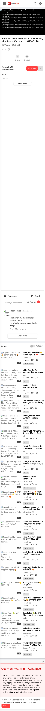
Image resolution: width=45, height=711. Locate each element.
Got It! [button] (5, 705)
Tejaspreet (27, 633)
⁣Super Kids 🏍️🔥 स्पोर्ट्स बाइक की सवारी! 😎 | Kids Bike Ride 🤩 (32, 494)
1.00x (25, 32)
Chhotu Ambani (29, 648)
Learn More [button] (32, 702)
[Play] (3, 31)
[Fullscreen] (41, 31)
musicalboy (27, 588)
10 (29, 31)
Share (17, 60)
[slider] (14, 31)
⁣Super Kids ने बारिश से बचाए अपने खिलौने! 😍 (33, 568)
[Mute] (33, 31)
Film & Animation (29, 488)
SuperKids (27, 358)
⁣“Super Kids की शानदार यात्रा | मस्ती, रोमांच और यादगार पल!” (33, 524)
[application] (22, 22)
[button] (40, 3)
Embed (27, 60)
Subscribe (32, 68)
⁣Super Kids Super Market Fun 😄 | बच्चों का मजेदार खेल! (33, 600)
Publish (33, 302)
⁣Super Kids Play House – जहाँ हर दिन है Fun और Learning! (32, 539)
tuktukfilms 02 (28, 512)
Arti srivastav (28, 482)
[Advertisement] (22, 188)
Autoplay (39, 346)
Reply (24, 329)
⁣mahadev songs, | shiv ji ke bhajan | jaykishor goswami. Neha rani (33, 509)
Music (26, 382)
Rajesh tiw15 (7, 67)
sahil (24, 436)
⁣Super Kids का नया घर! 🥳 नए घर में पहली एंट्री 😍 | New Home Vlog (33, 354)
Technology (27, 654)
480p (37, 26)
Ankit (25, 375)
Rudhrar (26, 618)
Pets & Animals (29, 624)
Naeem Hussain (16, 311)
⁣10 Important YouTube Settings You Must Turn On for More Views (32, 645)
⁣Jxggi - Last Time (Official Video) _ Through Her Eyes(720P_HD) (33, 554)
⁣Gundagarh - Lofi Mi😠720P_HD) (32, 584)
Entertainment (28, 364)
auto (37, 32)
